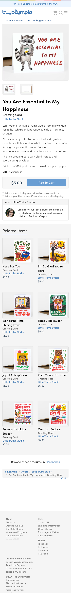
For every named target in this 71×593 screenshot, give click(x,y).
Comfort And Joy (49, 429)
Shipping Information (49, 525)
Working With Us (14, 525)
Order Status (45, 528)
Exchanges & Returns (49, 532)
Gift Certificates (14, 535)
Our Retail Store (14, 528)
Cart (63, 478)
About (9, 519)
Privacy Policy (45, 535)
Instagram (43, 547)
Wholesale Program (16, 532)
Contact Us (44, 522)
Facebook (43, 543)
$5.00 (5, 277)
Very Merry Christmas (52, 375)
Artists (24, 471)
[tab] (35, 202)
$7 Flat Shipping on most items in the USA (35, 3)
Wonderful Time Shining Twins (13, 322)
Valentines (53, 462)
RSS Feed (43, 553)
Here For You (11, 266)
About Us (10, 522)
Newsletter (43, 550)
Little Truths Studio (13, 119)
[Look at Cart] (55, 15)
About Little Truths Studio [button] (20, 202)
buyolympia (11, 471)
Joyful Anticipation (14, 375)
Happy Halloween (50, 320)
